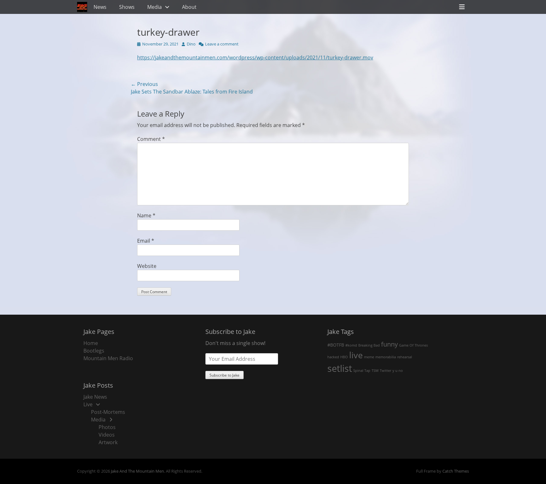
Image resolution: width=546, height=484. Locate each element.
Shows (127, 6)
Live (88, 404)
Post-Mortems (108, 411)
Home (90, 343)
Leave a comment (222, 44)
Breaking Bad (369, 345)
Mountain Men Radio (108, 358)
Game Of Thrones (413, 345)
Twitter (385, 370)
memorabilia (385, 357)
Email (145, 240)
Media (154, 6)
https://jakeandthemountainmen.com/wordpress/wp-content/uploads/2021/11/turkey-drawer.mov (255, 57)
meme (369, 357)
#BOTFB (335, 345)
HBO (344, 357)
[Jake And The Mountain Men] (82, 7)
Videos (107, 434)
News (100, 6)
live (356, 355)
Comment (151, 139)
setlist (339, 368)
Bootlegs (93, 350)
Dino (191, 44)
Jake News (95, 396)
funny (389, 344)
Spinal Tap (361, 370)
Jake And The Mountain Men (137, 471)
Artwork (108, 442)
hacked (333, 357)
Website (146, 266)
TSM (375, 370)
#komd (351, 345)
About (189, 6)
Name (146, 215)
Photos (107, 427)
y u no (397, 370)
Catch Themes (455, 471)
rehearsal (404, 357)
